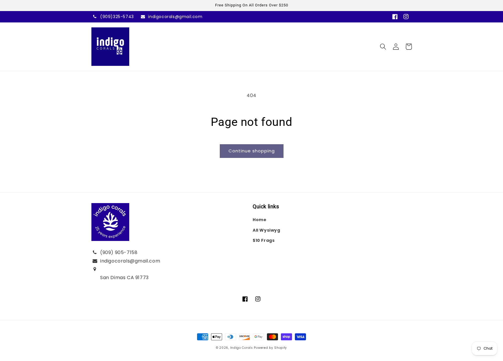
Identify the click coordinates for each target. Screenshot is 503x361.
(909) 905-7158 (118, 252)
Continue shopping (252, 151)
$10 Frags (263, 240)
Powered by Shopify (270, 348)
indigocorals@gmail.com (175, 17)
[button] (383, 46)
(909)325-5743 (117, 17)
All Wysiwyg (266, 230)
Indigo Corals (241, 348)
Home (259, 220)
